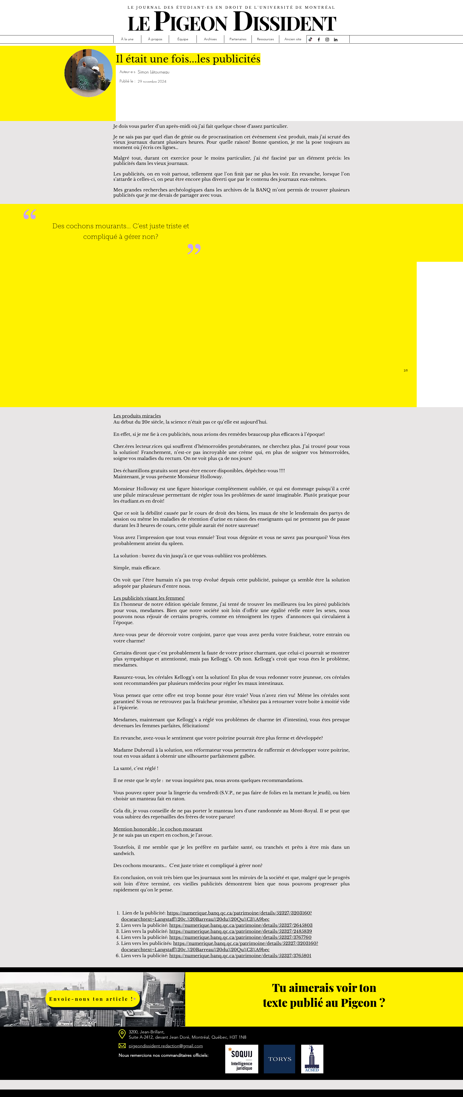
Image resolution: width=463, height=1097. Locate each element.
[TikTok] (310, 39)
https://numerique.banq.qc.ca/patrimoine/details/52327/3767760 (240, 937)
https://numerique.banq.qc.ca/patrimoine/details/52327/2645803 (241, 925)
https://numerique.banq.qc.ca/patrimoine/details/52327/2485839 (240, 931)
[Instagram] (327, 39)
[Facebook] (318, 39)
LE (138, 22)
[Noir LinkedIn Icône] (335, 39)
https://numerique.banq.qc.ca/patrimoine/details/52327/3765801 (240, 955)
